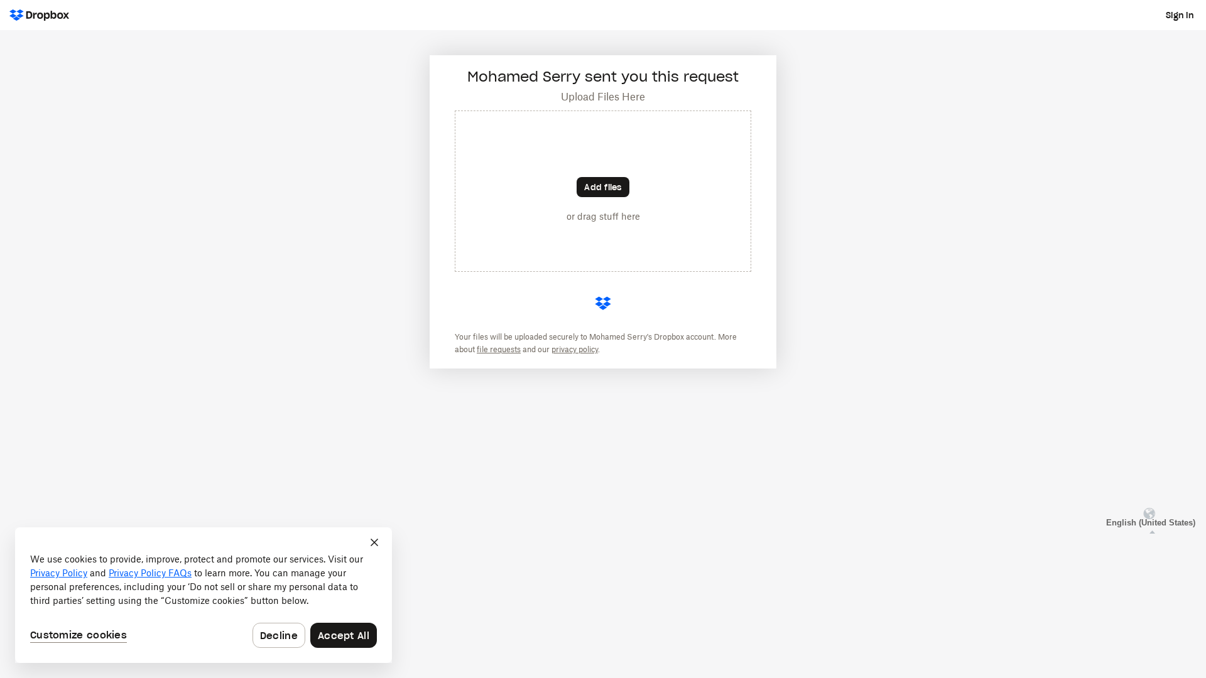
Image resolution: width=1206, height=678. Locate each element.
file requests (499, 349)
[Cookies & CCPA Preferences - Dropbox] (203, 595)
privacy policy (574, 349)
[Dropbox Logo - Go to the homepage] (39, 15)
